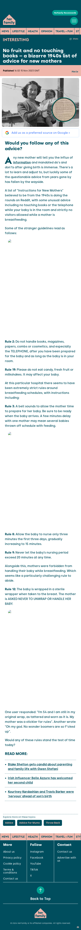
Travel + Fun (64, 31)
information (22, 162)
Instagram (37, 851)
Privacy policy (12, 857)
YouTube (35, 863)
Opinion (46, 31)
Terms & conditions (10, 871)
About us (9, 851)
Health (33, 31)
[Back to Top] (40, 890)
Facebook (36, 857)
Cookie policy (12, 863)
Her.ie (75, 71)
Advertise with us (66, 859)
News (5, 31)
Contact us (10, 878)
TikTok (34, 869)
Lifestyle (18, 31)
